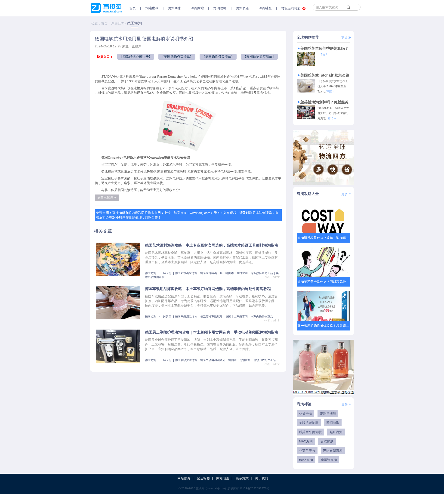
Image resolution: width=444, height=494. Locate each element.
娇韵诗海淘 (328, 413)
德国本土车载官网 (236, 316)
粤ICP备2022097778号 (254, 488)
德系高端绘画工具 (211, 273)
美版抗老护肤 (308, 423)
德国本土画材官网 (236, 273)
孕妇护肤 (305, 413)
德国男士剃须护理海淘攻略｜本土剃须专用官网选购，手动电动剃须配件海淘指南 (211, 332)
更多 (344, 38)
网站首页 (183, 478)
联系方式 (242, 478)
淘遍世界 (117, 23)
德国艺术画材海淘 (186, 273)
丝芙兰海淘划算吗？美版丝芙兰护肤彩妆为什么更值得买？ (322, 102)
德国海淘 (134, 23)
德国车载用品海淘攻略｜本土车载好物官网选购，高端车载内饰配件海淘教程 (208, 289)
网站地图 (222, 478)
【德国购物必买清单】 (218, 57)
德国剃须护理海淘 (186, 360)
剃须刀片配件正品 (264, 360)
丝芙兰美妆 (307, 450)
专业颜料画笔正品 (262, 273)
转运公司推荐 (291, 8)
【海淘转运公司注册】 (136, 57)
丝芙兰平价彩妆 (310, 432)
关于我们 (261, 478)
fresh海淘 (306, 460)
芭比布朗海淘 (332, 450)
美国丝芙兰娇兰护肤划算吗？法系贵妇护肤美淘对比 (322, 49)
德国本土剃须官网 (239, 360)
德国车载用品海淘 (186, 316)
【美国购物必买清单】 (177, 57)
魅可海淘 (336, 432)
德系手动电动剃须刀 (212, 360)
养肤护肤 (327, 441)
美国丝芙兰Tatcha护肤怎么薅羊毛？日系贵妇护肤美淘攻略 (323, 76)
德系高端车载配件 (211, 316)
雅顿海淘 (332, 423)
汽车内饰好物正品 (262, 316)
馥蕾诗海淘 (329, 460)
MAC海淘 (306, 441)
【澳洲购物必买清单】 (259, 57)
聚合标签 (203, 478)
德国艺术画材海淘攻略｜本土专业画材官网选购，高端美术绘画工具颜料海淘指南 (211, 245)
